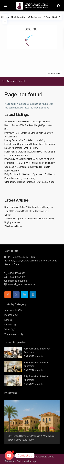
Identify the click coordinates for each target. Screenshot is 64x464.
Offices (8, 324)
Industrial (9, 315)
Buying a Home (12, 222)
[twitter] (16, 294)
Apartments (10, 310)
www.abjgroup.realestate (21, 284)
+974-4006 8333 (16, 273)
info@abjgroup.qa (17, 280)
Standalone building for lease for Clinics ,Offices (29, 182)
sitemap (31, 461)
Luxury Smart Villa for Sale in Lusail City (24, 140)
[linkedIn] (24, 294)
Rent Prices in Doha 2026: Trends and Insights (28, 207)
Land (7, 320)
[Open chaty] (9, 455)
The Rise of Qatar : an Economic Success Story (29, 218)
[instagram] (33, 294)
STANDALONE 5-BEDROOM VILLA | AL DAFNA (27, 121)
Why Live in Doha (13, 226)
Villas (7, 329)
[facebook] (7, 294)
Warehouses (11, 334)
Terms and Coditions (16, 461)
